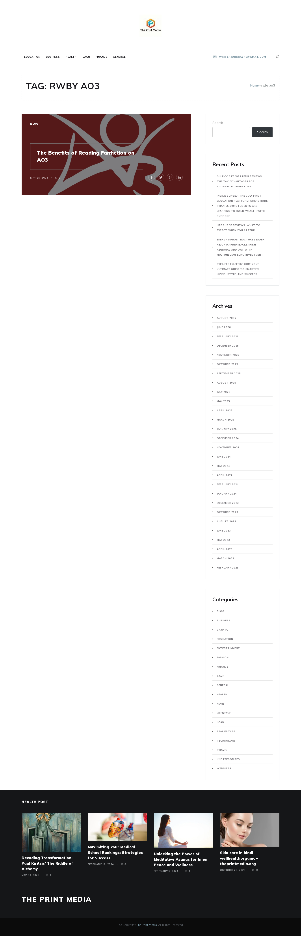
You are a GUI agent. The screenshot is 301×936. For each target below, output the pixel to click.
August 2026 (226, 317)
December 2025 (228, 345)
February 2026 (228, 336)
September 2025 (229, 373)
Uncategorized (228, 759)
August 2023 (226, 521)
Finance (101, 56)
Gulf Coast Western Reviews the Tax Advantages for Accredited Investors (239, 181)
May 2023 (223, 539)
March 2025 (225, 419)
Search (217, 123)
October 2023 (227, 512)
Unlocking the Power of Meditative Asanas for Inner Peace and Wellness (181, 859)
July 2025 (223, 391)
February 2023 (228, 567)
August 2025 (226, 382)
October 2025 (227, 364)
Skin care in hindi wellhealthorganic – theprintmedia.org (239, 858)
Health (71, 56)
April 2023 (224, 549)
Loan (86, 56)
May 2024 (223, 465)
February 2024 (228, 484)
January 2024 (227, 493)
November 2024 (228, 447)
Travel (222, 749)
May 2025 (223, 401)
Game (220, 676)
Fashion (223, 657)
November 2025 (228, 354)
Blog (34, 123)
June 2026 (224, 327)
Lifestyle (224, 712)
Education (32, 56)
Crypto (223, 629)
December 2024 (228, 438)
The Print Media (57, 899)
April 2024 (224, 475)
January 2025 (227, 428)
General (119, 56)
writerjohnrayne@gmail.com (242, 56)
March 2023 (225, 558)
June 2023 (224, 530)
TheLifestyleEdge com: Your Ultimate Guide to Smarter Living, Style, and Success (238, 269)
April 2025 (224, 410)
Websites (224, 768)
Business (53, 56)
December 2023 (228, 502)
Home (254, 85)
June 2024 (224, 456)
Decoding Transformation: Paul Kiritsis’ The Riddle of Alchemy (47, 863)
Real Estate (226, 731)
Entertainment (228, 648)
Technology (226, 740)
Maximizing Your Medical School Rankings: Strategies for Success (115, 852)
